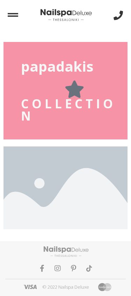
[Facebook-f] (42, 268)
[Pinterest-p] (73, 268)
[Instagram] (58, 268)
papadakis (57, 66)
